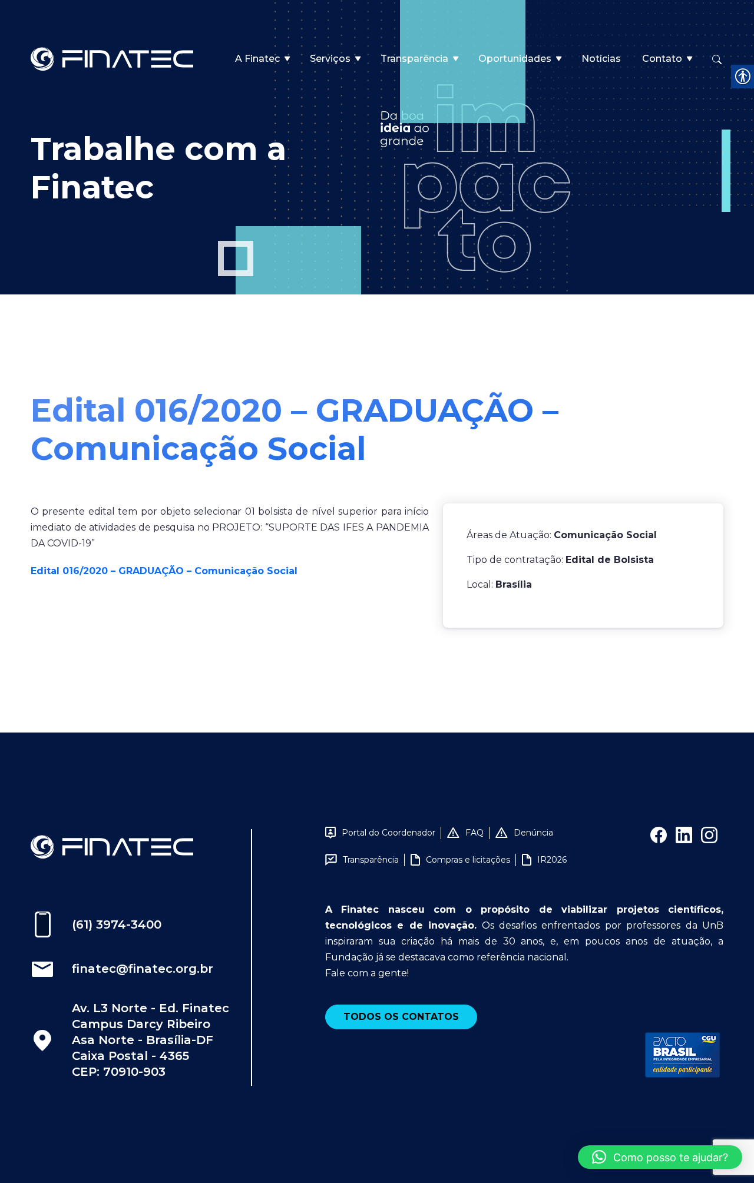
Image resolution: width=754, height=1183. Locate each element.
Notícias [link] (601, 58)
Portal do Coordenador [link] (388, 832)
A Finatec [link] (257, 58)
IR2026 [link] (552, 859)
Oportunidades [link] (514, 58)
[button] (660, 1157)
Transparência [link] (414, 58)
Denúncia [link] (533, 832)
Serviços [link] (330, 58)
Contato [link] (662, 58)
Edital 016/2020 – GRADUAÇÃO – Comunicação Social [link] (164, 570)
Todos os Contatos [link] (401, 1016)
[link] (112, 58)
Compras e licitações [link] (468, 859)
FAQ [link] (474, 832)
